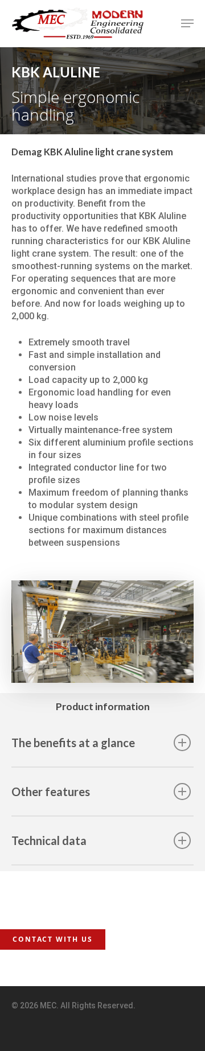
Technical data (49, 840)
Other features (50, 791)
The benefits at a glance (73, 742)
